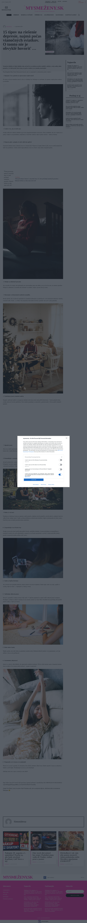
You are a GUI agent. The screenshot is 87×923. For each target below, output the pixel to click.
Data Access (43, 484)
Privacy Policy (51, 484)
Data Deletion (36, 484)
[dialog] (43, 461)
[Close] (67, 438)
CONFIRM (33, 479)
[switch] (60, 460)
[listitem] (43, 457)
